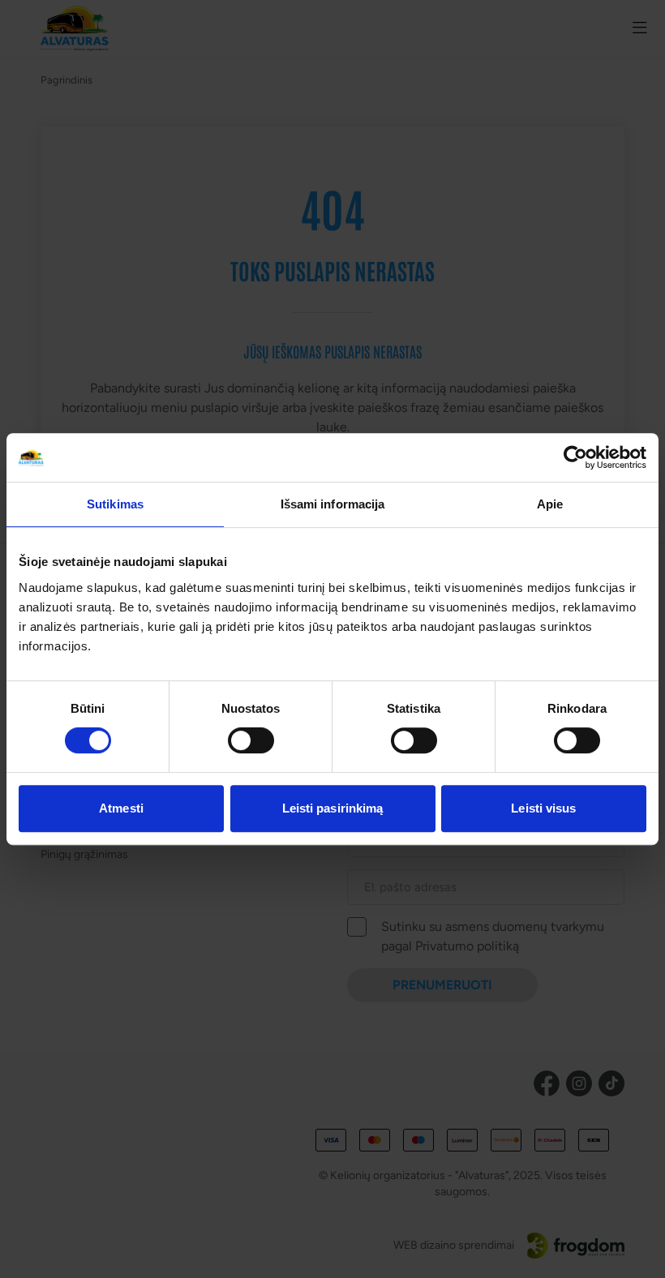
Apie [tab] (550, 504)
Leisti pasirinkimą (333, 808)
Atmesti (121, 808)
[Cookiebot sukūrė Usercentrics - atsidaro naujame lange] (575, 457)
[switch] (251, 740)
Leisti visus (543, 808)
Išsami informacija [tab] (333, 504)
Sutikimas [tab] (115, 504)
